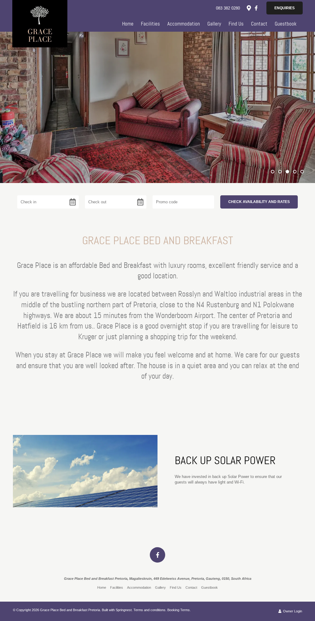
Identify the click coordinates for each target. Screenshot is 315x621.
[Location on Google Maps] (248, 7)
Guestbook (286, 23)
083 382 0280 (228, 8)
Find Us (236, 23)
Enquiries (284, 8)
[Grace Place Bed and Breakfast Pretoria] (40, 22)
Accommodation (183, 23)
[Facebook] (256, 8)
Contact (259, 23)
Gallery (214, 23)
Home (128, 23)
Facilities (150, 23)
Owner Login (292, 611)
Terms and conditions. (150, 610)
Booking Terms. (179, 610)
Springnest (124, 610)
